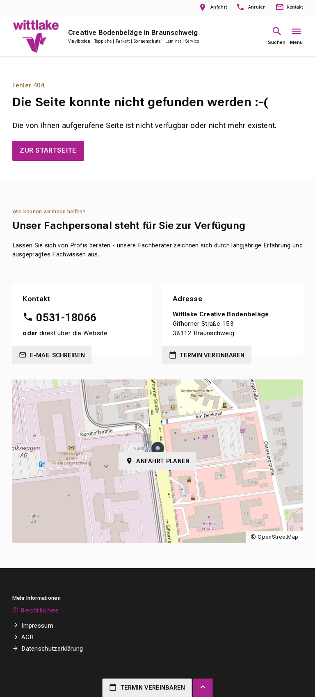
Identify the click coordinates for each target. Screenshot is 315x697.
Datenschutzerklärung (52, 648)
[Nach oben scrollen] (203, 688)
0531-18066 (66, 317)
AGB (27, 637)
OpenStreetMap (278, 537)
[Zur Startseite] (35, 36)
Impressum (37, 625)
